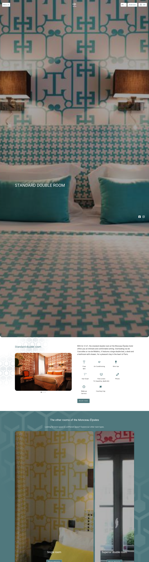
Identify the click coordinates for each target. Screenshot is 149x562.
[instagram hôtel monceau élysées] (143, 216)
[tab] (41, 392)
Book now (132, 5)
